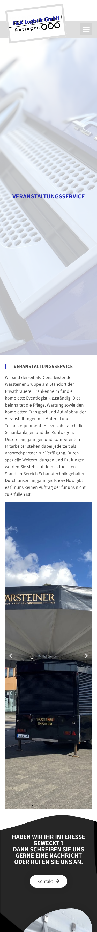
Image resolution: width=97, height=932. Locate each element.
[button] (86, 29)
